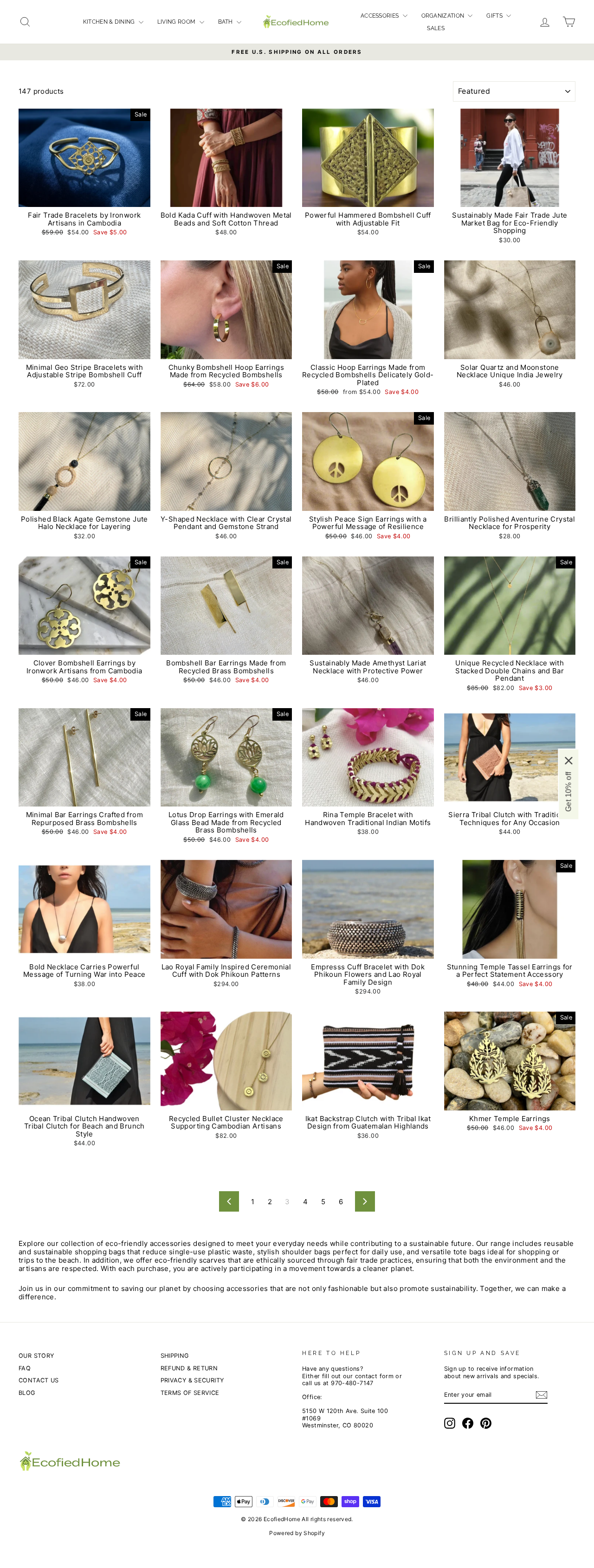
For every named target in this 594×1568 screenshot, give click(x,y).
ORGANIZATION (443, 16)
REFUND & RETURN (189, 1368)
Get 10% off (568, 791)
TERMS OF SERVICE (190, 1392)
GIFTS (495, 16)
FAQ (25, 1368)
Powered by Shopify (297, 1532)
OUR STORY (36, 1355)
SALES (436, 28)
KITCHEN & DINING (109, 22)
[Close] (568, 760)
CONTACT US (39, 1380)
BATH (226, 22)
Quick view (84, 197)
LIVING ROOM (177, 22)
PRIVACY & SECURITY (192, 1380)
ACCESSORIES (380, 16)
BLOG (27, 1392)
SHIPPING (175, 1355)
